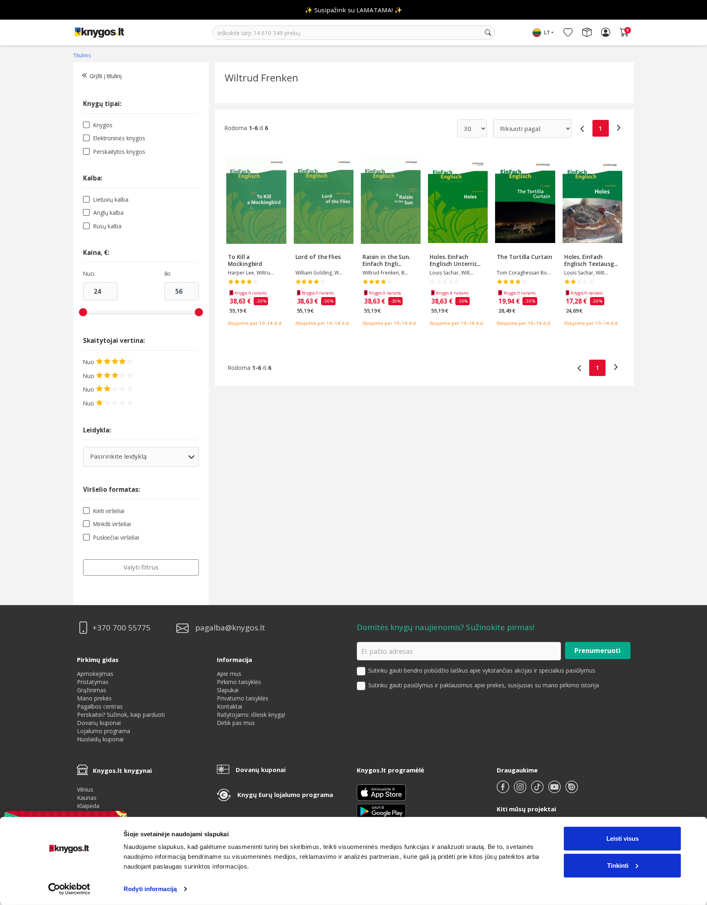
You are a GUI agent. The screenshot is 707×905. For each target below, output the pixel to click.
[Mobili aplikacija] (381, 811)
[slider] (83, 312)
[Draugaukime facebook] (504, 790)
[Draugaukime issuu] (571, 790)
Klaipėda (88, 806)
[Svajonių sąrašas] (567, 33)
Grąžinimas (91, 690)
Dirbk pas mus (236, 723)
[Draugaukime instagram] (521, 790)
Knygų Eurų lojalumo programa (285, 794)
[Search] (488, 33)
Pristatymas (92, 682)
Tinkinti (617, 865)
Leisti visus (622, 838)
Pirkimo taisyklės (239, 682)
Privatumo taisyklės (242, 698)
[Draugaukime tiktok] (538, 790)
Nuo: (89, 273)
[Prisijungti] (605, 33)
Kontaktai (229, 706)
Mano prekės (94, 698)
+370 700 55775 (121, 628)
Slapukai (228, 690)
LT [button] (547, 32)
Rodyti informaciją (150, 888)
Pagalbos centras (100, 706)
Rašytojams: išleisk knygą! (251, 714)
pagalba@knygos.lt (230, 628)
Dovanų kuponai (99, 723)
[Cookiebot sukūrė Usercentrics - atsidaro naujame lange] (69, 889)
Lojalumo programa (103, 731)
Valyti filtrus (141, 567)
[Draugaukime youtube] (555, 790)
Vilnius (85, 789)
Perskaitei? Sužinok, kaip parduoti (121, 714)
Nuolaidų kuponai (100, 739)
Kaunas (87, 797)
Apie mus (229, 674)
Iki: (167, 273)
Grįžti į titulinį (106, 76)
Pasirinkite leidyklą (140, 459)
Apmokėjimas (95, 674)
